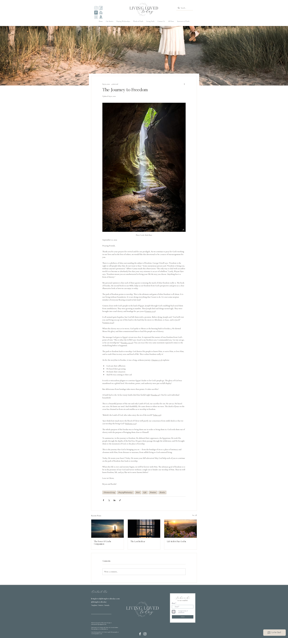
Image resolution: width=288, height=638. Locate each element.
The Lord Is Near (137, 542)
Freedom (153, 492)
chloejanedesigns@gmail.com (98, 624)
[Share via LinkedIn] (114, 500)
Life (145, 492)
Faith (138, 492)
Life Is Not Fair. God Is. (176, 542)
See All (194, 515)
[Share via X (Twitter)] (109, 500)
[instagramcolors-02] (101, 8)
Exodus (162, 492)
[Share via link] (120, 500)
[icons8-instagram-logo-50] (96, 8)
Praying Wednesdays (125, 492)
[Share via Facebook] (103, 500)
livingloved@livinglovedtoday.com (105, 599)
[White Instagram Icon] (145, 634)
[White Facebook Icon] (140, 634)
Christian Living (109, 492)
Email (173, 603)
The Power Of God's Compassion (102, 543)
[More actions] (184, 84)
